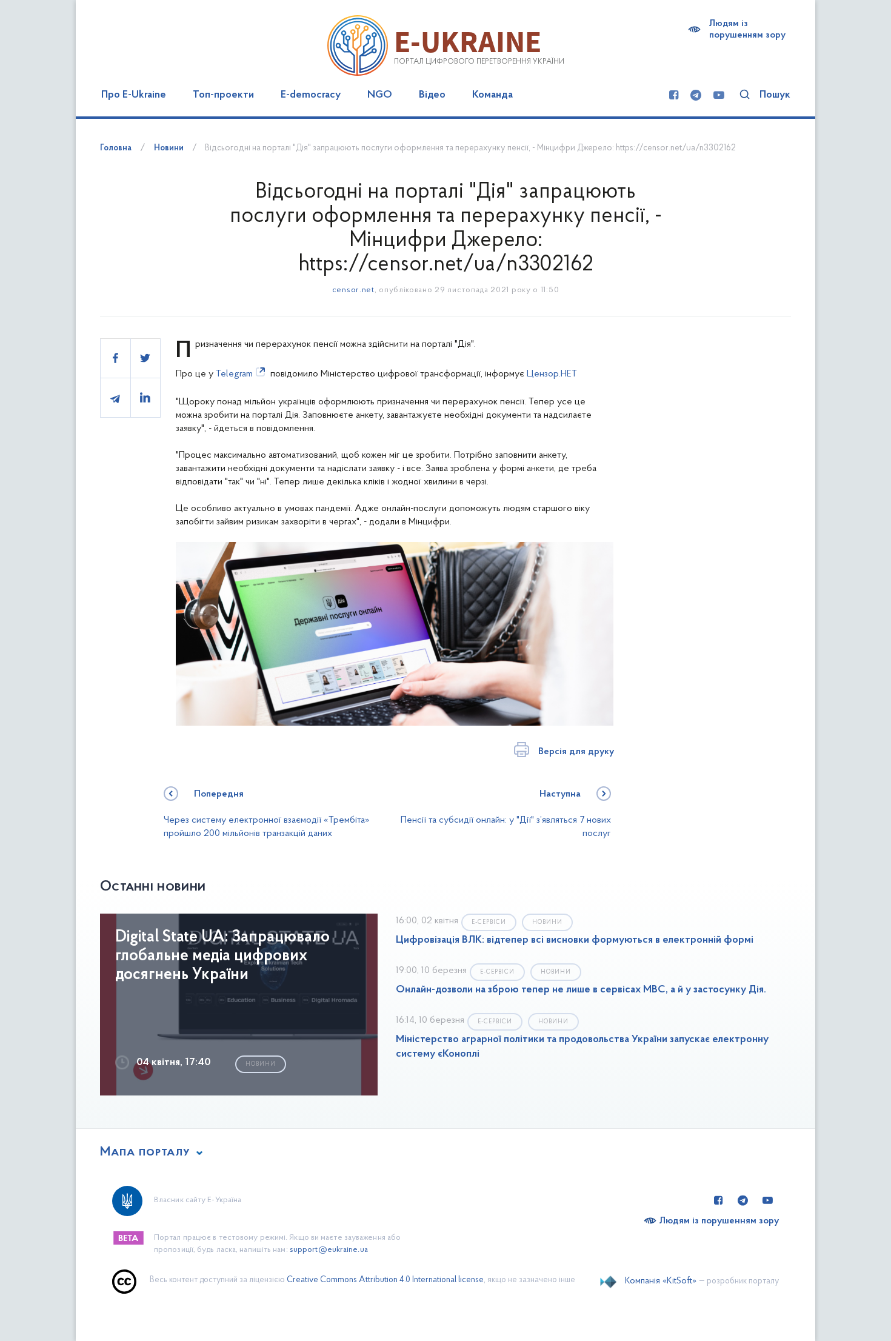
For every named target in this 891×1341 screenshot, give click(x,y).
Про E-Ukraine (133, 95)
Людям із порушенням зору (747, 29)
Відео (432, 95)
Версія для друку (576, 752)
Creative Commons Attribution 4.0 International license (385, 1280)
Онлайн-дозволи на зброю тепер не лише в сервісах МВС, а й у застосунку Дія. (581, 990)
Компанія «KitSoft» (660, 1281)
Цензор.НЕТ (552, 374)
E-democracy (311, 95)
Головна (116, 148)
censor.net (353, 290)
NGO (379, 95)
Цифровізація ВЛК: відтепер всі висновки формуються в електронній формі (574, 940)
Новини (169, 148)
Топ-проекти (223, 95)
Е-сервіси (489, 922)
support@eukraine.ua (329, 1250)
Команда (492, 95)
